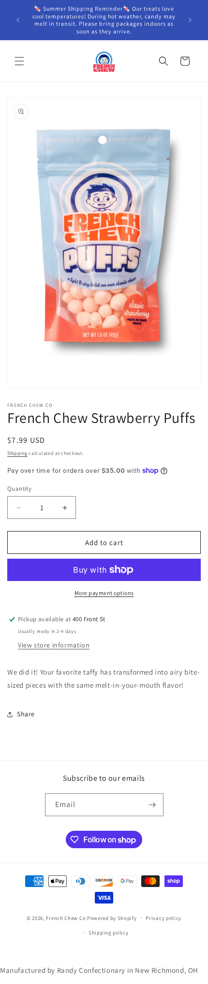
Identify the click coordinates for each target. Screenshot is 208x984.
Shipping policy (109, 932)
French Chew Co (66, 917)
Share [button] (26, 714)
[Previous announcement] (18, 20)
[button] (19, 61)
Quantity (19, 488)
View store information (53, 645)
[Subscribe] (152, 804)
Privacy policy (163, 918)
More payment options (104, 593)
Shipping (17, 453)
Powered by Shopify (112, 917)
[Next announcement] (190, 20)
